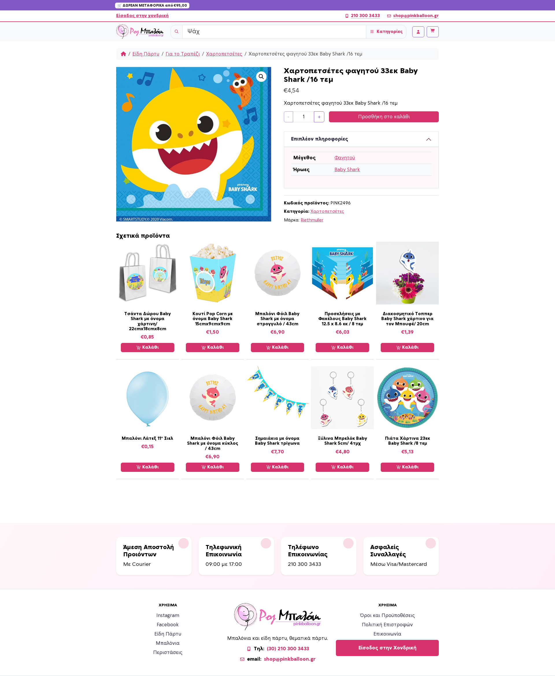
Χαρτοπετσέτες (224, 54)
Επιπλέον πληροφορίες (319, 139)
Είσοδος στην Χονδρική (387, 648)
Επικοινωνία (387, 634)
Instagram (167, 615)
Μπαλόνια (168, 643)
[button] (261, 76)
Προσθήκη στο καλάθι (384, 116)
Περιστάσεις (167, 652)
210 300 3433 (365, 16)
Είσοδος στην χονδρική (142, 16)
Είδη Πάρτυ (145, 54)
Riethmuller (312, 220)
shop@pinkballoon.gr (416, 16)
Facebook (168, 625)
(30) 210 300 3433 (288, 649)
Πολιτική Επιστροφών (387, 625)
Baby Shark (347, 169)
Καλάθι (150, 347)
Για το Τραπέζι (183, 54)
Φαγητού (344, 158)
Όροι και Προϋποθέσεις (387, 615)
